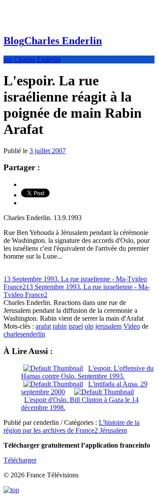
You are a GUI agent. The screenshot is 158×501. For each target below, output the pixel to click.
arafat (43, 326)
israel (75, 326)
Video (131, 326)
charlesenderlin (24, 334)
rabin (60, 326)
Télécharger (20, 460)
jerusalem (108, 326)
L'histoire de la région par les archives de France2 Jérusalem (72, 426)
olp (89, 326)
